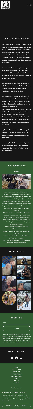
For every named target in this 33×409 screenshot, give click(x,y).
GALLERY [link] (16, 382)
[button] (27, 4)
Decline (8, 405)
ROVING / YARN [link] (16, 374)
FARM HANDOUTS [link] (16, 376)
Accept (24, 405)
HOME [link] (16, 367)
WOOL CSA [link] (16, 372)
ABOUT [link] (16, 380)
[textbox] (16, 322)
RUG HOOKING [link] (16, 369)
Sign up (16, 328)
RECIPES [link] (16, 378)
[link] (5, 5)
